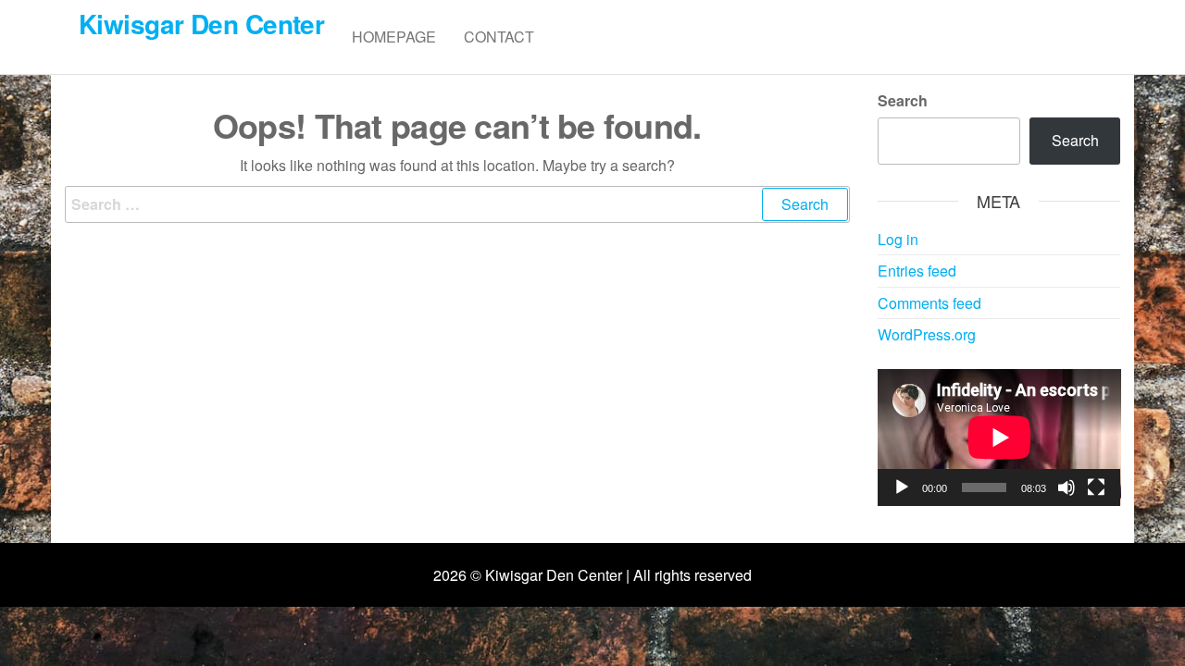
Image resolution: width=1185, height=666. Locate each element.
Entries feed (917, 270)
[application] (999, 437)
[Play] (901, 487)
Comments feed (929, 303)
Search (903, 100)
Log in (898, 239)
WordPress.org (927, 334)
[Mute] (1066, 487)
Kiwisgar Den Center (201, 24)
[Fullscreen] (1096, 487)
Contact (499, 36)
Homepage (394, 36)
